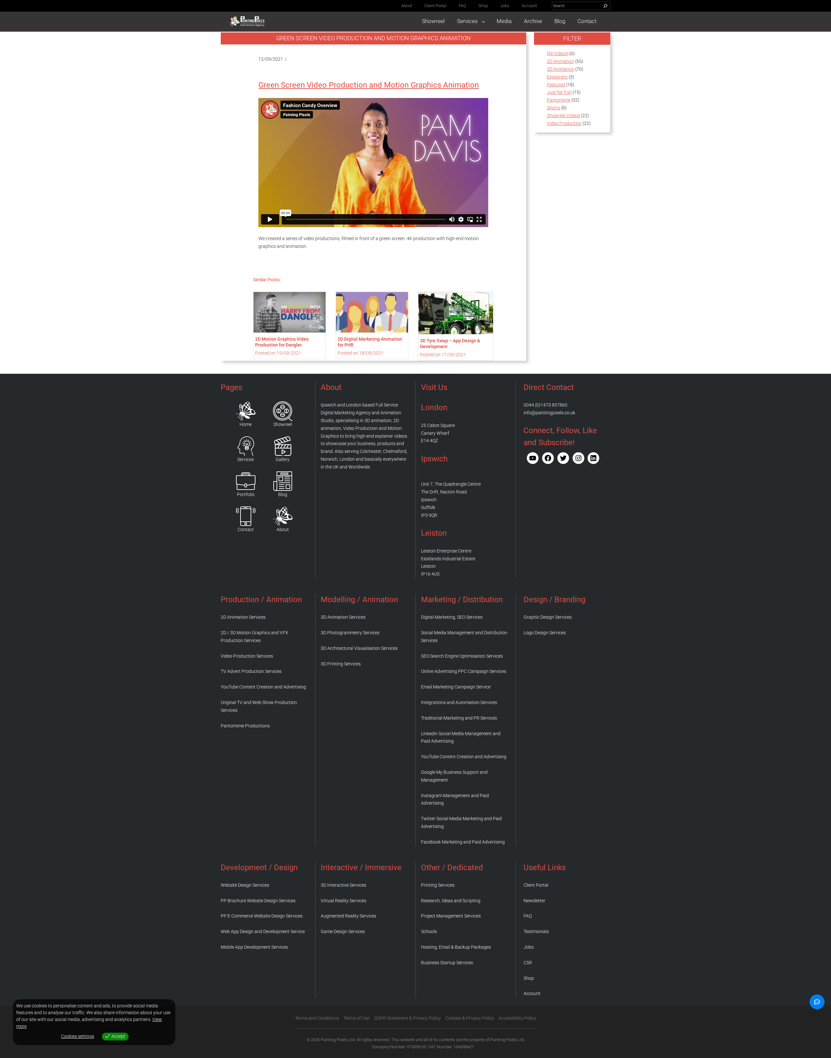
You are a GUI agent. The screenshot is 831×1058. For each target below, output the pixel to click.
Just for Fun (559, 92)
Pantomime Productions (245, 725)
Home (246, 424)
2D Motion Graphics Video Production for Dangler (282, 341)
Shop (529, 978)
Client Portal (536, 885)
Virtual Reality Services (343, 900)
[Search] (605, 6)
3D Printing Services (341, 663)
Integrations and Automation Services (459, 702)
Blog (282, 494)
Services (245, 459)
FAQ (528, 915)
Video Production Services (247, 656)
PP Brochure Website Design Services (258, 900)
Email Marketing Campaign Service (455, 686)
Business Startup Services (447, 962)
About (283, 529)
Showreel (282, 424)
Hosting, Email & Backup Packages (456, 947)
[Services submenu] (483, 21)
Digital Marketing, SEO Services (452, 617)
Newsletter (534, 900)
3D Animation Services (343, 617)
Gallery (283, 459)
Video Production (564, 123)
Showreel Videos (563, 115)
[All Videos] (557, 53)
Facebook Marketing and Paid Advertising (463, 842)
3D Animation (560, 69)
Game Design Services (343, 931)
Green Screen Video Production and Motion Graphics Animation (368, 85)
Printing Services (437, 885)
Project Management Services (451, 915)
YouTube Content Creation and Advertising (263, 686)
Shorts (553, 107)
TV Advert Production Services (251, 671)
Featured (556, 84)
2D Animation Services (243, 617)
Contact (246, 529)
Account (532, 993)
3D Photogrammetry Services (350, 632)
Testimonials (536, 931)
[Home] (245, 411)
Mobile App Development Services (254, 947)
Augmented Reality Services (348, 915)
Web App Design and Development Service (263, 931)
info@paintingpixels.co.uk (549, 412)
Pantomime (558, 100)
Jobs (529, 947)
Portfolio (245, 494)
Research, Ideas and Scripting (450, 900)
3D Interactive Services (343, 885)
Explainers (557, 76)
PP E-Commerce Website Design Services (262, 915)
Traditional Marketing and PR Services (459, 718)
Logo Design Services (545, 632)
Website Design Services (245, 885)
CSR (528, 962)
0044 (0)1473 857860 (545, 404)
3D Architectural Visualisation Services (359, 648)
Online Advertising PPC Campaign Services (463, 671)
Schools (429, 931)
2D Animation (560, 61)
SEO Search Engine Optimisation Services (462, 656)
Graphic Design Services (548, 617)
